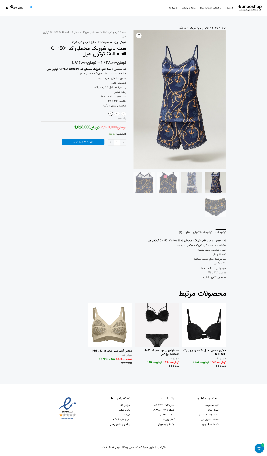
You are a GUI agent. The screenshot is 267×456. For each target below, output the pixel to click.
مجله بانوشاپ (189, 8)
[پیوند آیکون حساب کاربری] (6, 8)
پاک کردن (122, 118)
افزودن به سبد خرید (83, 142)
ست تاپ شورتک (202, 240)
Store (215, 28)
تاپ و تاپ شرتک (199, 28)
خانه (223, 28)
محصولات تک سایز (101, 42)
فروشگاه (229, 8)
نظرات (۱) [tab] (184, 232)
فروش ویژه (120, 42)
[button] (139, 35)
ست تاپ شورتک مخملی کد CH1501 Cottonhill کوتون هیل (79, 69)
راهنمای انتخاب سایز (210, 8)
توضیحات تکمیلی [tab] (202, 232)
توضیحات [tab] (221, 232)
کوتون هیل (153, 240)
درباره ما (173, 8)
